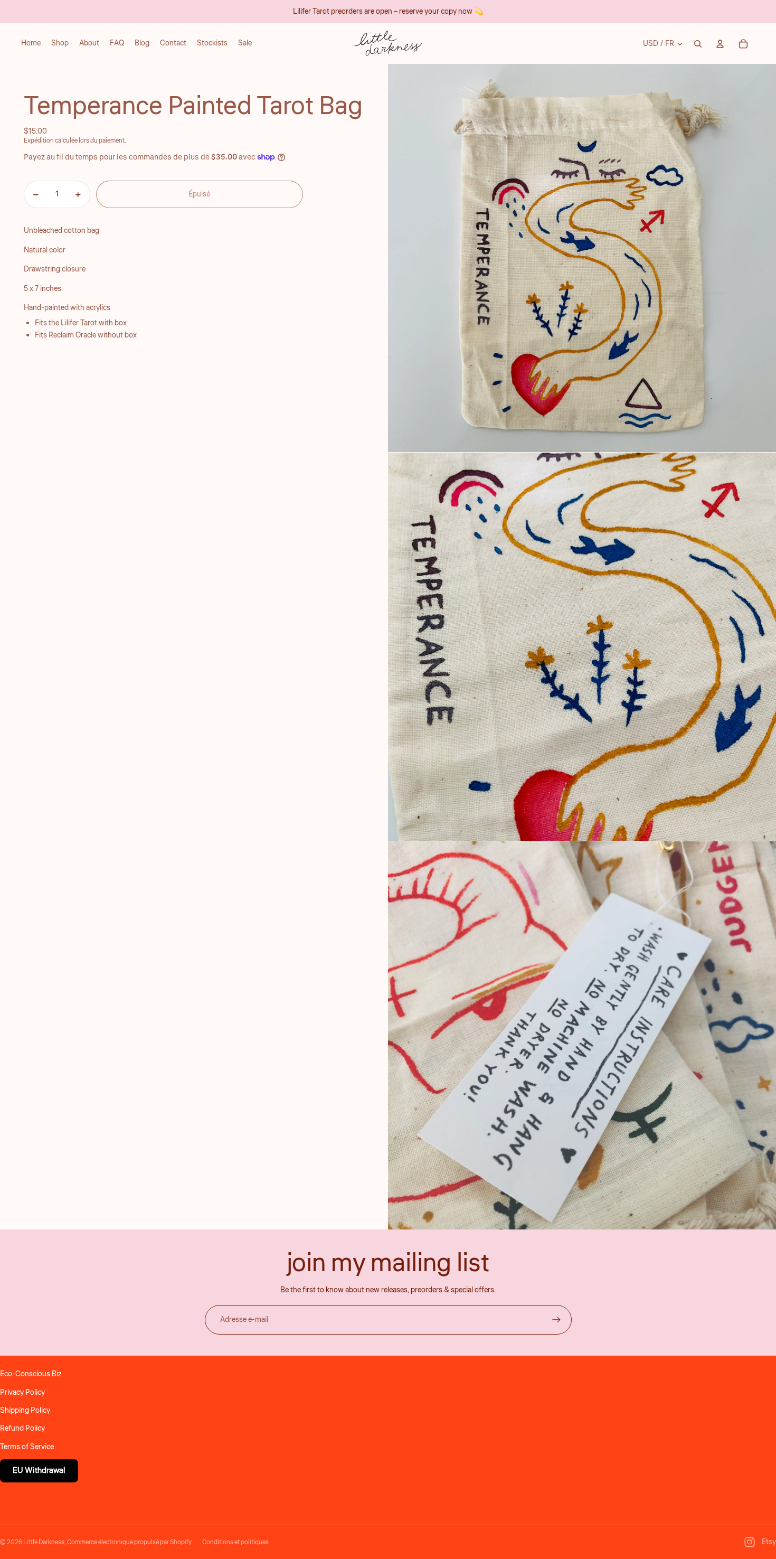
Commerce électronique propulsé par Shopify (129, 1542)
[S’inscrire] (556, 1320)
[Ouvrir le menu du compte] (720, 43)
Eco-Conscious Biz (30, 1374)
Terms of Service (27, 1447)
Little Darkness (43, 1542)
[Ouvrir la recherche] (697, 43)
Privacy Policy (22, 1392)
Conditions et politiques (235, 1542)
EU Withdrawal (39, 1470)
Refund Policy (22, 1428)
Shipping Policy (25, 1410)
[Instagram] (749, 1542)
